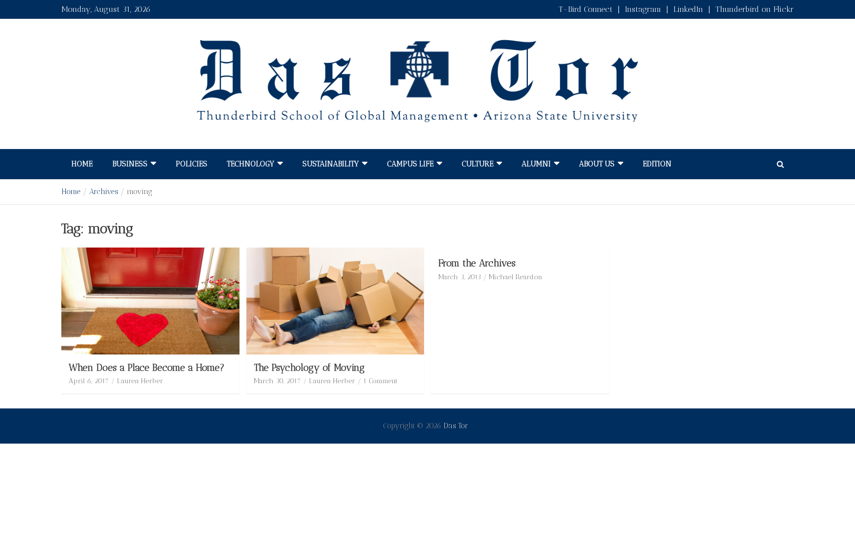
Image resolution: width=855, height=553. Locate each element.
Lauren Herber (140, 381)
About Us (597, 163)
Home (82, 163)
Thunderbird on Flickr (754, 9)
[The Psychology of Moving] (335, 300)
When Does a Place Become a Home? (147, 367)
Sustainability (330, 163)
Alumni (536, 163)
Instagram (643, 9)
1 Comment (380, 381)
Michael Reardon (515, 277)
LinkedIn (688, 9)
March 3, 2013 (459, 277)
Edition (657, 163)
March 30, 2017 (277, 381)
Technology (250, 163)
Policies (191, 163)
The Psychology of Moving (309, 367)
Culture (477, 163)
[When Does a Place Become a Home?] (150, 300)
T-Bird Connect (586, 9)
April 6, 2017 (89, 381)
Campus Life (410, 163)
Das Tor (455, 425)
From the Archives (477, 263)
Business (129, 163)
